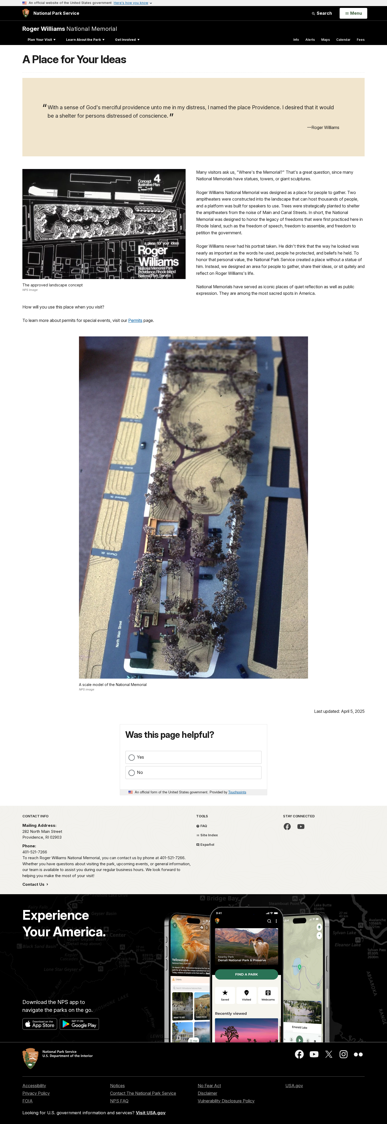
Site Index (209, 835)
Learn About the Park (83, 40)
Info (296, 40)
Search (324, 13)
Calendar (343, 40)
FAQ (203, 826)
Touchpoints (237, 791)
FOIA (27, 1100)
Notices (117, 1085)
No (140, 772)
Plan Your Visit (40, 40)
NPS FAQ (119, 1100)
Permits (135, 320)
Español (207, 844)
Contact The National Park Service (143, 1093)
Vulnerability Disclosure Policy (226, 1100)
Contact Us (34, 884)
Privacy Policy (36, 1093)
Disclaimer (207, 1093)
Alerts (310, 40)
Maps (325, 40)
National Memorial (69, 28)
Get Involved (125, 40)
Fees (361, 40)
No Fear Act (209, 1085)
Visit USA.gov (151, 1112)
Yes (140, 757)
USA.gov (294, 1085)
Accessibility (34, 1085)
